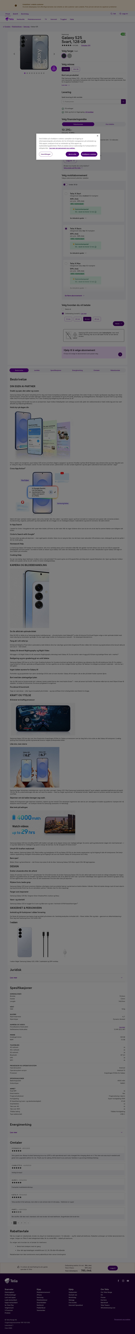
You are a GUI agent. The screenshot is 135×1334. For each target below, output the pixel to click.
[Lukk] (97, 136)
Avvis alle (72, 154)
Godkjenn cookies (89, 154)
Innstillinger (46, 154)
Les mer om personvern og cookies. (62, 148)
